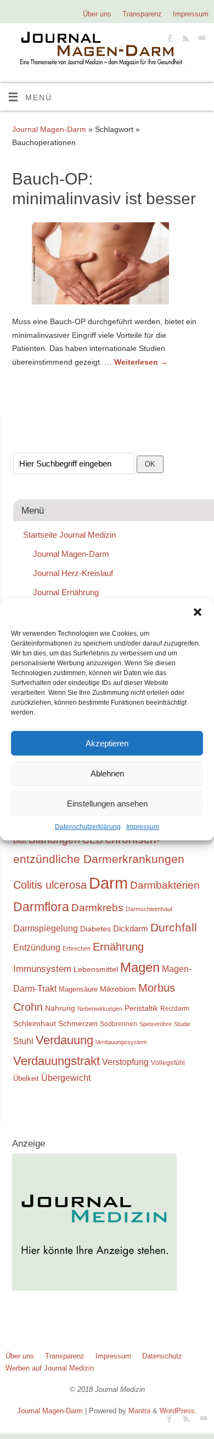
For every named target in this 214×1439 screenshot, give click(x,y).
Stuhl (23, 1041)
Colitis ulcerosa (50, 885)
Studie (182, 1024)
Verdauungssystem (121, 1042)
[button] (197, 612)
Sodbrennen (118, 1024)
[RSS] (185, 39)
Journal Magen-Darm (49, 129)
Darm (108, 883)
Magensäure (78, 989)
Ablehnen (107, 773)
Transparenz (142, 14)
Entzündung (36, 947)
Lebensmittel (96, 969)
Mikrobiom (118, 989)
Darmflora (41, 907)
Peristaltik (141, 1008)
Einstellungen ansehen (107, 803)
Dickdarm (130, 928)
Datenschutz (162, 1356)
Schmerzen (78, 1023)
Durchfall (173, 927)
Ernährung (118, 947)
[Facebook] (169, 39)
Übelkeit (26, 1079)
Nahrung (60, 1008)
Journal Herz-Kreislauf (73, 573)
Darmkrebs (97, 907)
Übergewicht (66, 1078)
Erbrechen (77, 948)
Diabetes (95, 928)
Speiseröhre (155, 1024)
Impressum (142, 827)
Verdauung (64, 1040)
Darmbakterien (165, 885)
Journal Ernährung (66, 592)
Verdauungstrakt (56, 1061)
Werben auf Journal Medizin (49, 1368)
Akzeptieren (107, 742)
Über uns (97, 14)
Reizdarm (174, 1008)
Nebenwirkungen (99, 1008)
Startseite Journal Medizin (69, 534)
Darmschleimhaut (149, 909)
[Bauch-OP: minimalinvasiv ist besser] (107, 265)
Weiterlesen (141, 362)
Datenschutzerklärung (88, 827)
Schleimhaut (34, 1024)
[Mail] (201, 39)
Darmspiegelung (45, 928)
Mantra (139, 1411)
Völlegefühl (168, 1063)
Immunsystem (42, 969)
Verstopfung (125, 1062)
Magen (140, 967)
